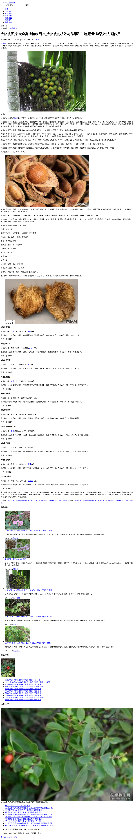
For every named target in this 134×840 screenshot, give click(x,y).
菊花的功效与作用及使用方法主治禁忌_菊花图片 (23, 693)
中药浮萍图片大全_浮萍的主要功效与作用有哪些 (23, 810)
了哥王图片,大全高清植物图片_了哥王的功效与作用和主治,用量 (29, 823)
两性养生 (8, 18)
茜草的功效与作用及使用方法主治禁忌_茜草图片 (23, 700)
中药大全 (8, 11)
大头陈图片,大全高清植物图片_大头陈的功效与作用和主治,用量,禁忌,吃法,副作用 (37, 501)
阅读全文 (16, 538)
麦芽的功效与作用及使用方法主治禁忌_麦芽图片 (23, 689)
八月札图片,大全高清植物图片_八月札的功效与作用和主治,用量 (29, 825)
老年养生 (8, 20)
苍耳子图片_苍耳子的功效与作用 (17, 806)
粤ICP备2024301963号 (9, 837)
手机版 (36, 40)
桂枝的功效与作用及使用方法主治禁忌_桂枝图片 (23, 819)
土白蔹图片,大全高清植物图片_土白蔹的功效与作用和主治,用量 (29, 808)
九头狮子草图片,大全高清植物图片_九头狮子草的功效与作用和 (28, 817)
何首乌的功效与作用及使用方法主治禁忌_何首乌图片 (24, 697)
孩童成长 (8, 16)
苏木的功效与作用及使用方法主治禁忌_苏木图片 (23, 695)
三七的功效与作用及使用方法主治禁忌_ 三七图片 (23, 680)
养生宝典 (8, 22)
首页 (6, 9)
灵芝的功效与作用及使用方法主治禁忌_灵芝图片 (23, 684)
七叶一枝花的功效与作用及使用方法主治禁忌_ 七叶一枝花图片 (28, 682)
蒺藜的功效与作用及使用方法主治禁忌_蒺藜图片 (23, 691)
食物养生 (8, 13)
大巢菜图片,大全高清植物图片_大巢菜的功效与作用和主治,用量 (29, 814)
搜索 (27, 5)
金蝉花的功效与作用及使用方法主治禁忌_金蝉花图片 (24, 686)
